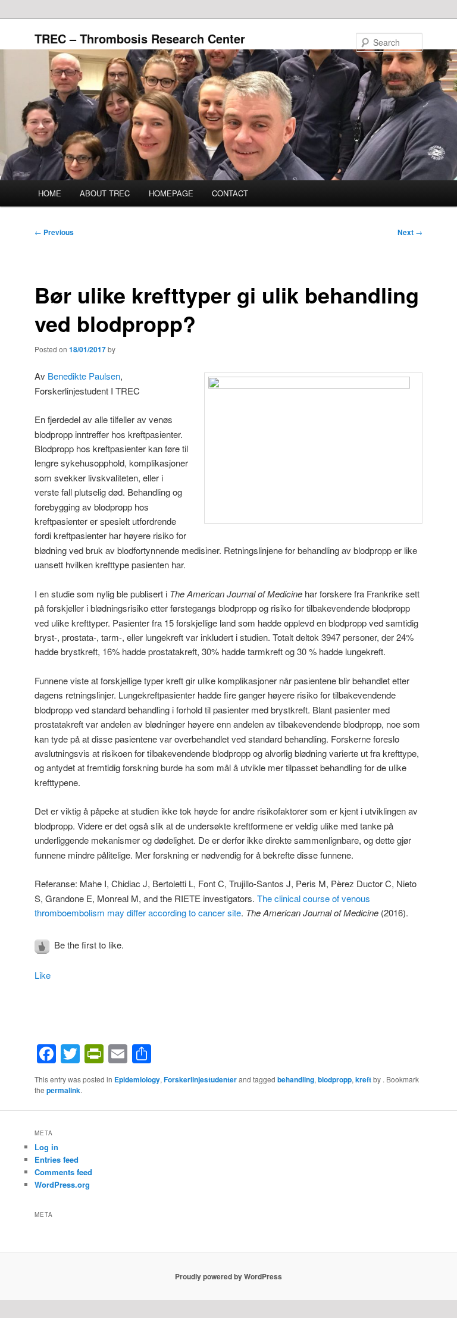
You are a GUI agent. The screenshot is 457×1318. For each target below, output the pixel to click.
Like (43, 975)
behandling (295, 1079)
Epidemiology (137, 1079)
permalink (63, 1090)
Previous (54, 232)
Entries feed (57, 1159)
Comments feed (63, 1172)
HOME (49, 193)
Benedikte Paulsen (84, 376)
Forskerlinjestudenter (200, 1079)
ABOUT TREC (105, 193)
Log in (46, 1147)
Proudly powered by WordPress (228, 1276)
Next (409, 232)
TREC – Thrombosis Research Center (140, 38)
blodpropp (335, 1079)
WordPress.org (62, 1184)
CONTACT (230, 193)
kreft (363, 1079)
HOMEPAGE (171, 193)
